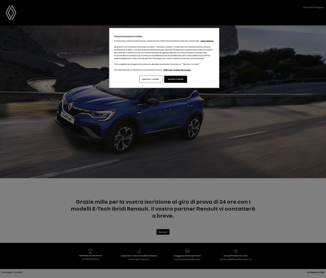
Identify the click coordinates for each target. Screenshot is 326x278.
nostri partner (207, 41)
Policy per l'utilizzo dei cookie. (177, 70)
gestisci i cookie (150, 79)
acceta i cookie (176, 79)
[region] (164, 58)
